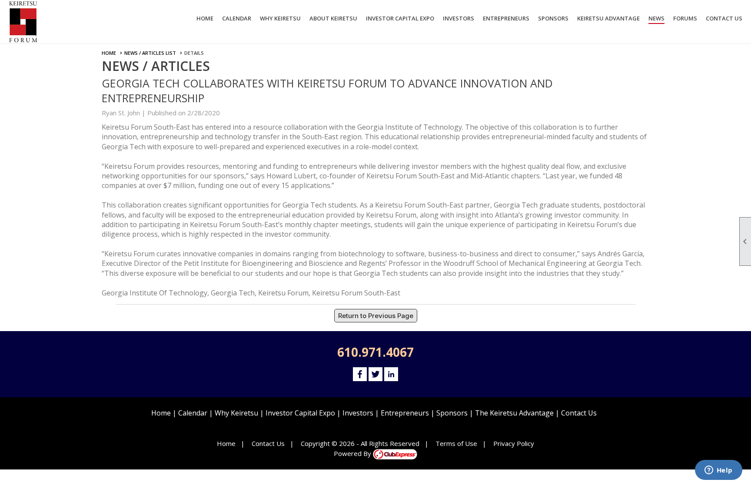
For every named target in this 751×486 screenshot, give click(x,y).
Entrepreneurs (405, 413)
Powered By (353, 453)
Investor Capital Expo (300, 413)
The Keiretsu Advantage (514, 413)
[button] (280, 19)
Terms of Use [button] (456, 443)
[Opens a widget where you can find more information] (718, 471)
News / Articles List (150, 53)
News (656, 18)
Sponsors (452, 413)
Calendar (236, 18)
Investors (357, 413)
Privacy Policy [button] (513, 443)
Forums (685, 18)
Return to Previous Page (375, 316)
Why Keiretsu (236, 413)
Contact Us (724, 18)
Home (204, 18)
